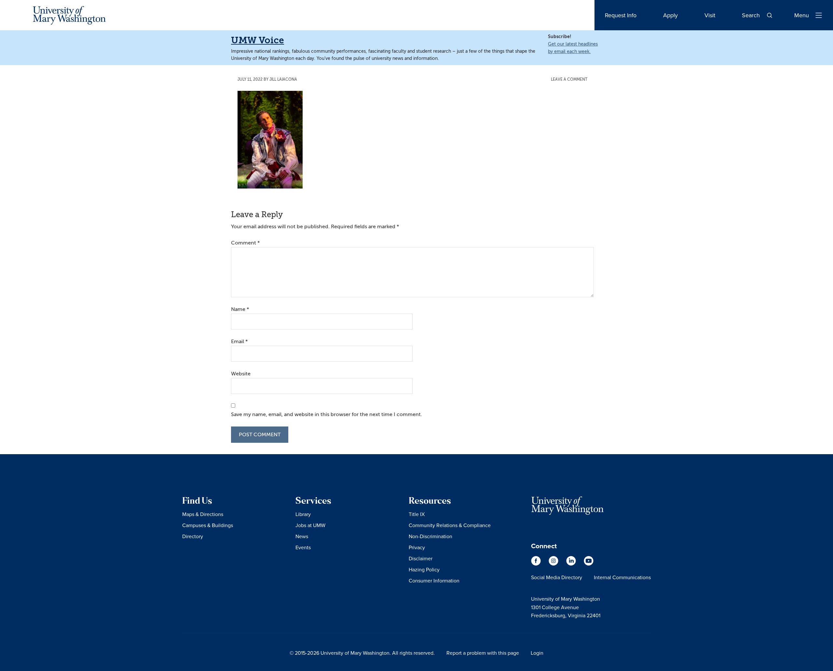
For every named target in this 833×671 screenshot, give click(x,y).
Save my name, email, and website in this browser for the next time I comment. (326, 414)
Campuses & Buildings (207, 525)
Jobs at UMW (310, 525)
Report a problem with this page (482, 652)
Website (241, 374)
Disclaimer (420, 558)
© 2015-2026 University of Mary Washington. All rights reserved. (362, 652)
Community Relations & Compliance (450, 525)
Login (537, 652)
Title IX (417, 514)
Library (303, 514)
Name (240, 309)
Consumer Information (434, 580)
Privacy (417, 547)
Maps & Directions (202, 514)
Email (239, 341)
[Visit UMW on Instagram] (554, 564)
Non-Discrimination (430, 536)
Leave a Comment (569, 79)
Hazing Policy (424, 569)
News (301, 536)
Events (303, 547)
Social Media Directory (556, 577)
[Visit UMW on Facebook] (536, 564)
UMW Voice (257, 40)
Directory (192, 536)
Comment (245, 243)
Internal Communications (622, 577)
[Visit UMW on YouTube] (589, 564)
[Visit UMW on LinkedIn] (571, 564)
